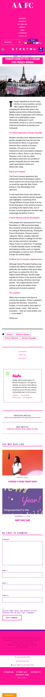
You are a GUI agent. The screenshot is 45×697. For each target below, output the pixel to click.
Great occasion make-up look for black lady (22, 417)
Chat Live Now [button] (23, 661)
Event (22, 30)
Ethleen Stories (22, 334)
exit (40, 50)
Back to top (22, 677)
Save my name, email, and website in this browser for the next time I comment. (19, 612)
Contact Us (22, 36)
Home (16, 56)
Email (5, 583)
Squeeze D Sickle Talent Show (22, 481)
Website (5, 595)
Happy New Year (22, 520)
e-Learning (22, 33)
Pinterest (22, 358)
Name (5, 570)
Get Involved (22, 24)
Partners (22, 18)
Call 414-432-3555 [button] (23, 657)
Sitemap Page (21, 672)
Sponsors (22, 21)
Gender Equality (29, 338)
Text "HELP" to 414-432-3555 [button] (23, 665)
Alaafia (16, 376)
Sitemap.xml (9, 672)
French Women (11, 338)
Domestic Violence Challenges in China (22, 428)
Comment (6, 539)
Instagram (27, 397)
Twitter (22, 355)
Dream (9, 334)
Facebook (22, 352)
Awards (22, 27)
